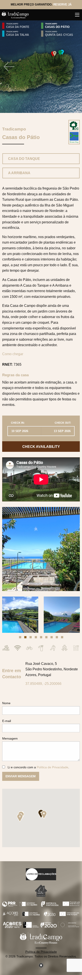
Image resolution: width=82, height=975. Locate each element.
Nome (6, 703)
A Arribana (19, 173)
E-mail (6, 721)
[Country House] (74, 125)
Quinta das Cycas (59, 34)
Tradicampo (12, 24)
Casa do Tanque (24, 159)
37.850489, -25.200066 (43, 684)
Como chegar (12, 354)
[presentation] (8, 67)
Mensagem (10, 738)
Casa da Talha (17, 34)
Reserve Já (62, 4)
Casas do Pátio (57, 27)
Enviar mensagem (20, 776)
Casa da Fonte (17, 27)
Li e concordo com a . (38, 767)
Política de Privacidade (52, 767)
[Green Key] (74, 137)
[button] (20, 637)
